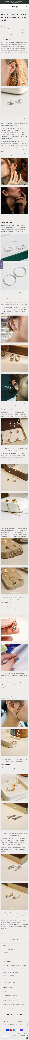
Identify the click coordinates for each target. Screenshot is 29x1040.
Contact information (15, 1037)
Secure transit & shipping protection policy (13, 968)
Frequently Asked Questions (10, 995)
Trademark (5, 956)
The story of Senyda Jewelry (10, 949)
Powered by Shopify (16, 1033)
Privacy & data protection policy (10, 982)
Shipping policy (23, 1035)
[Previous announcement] (1, 2)
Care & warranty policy (8, 979)
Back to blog (15, 939)
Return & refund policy (8, 975)
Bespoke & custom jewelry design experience (14, 1004)
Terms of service (15, 1035)
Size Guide (5, 991)
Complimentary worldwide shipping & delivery (14, 965)
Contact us (5, 952)
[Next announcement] (27, 2)
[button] (1, 6)
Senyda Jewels (9, 1033)
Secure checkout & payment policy (11, 972)
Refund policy (24, 1033)
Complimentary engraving (9, 1008)
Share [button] (4, 933)
